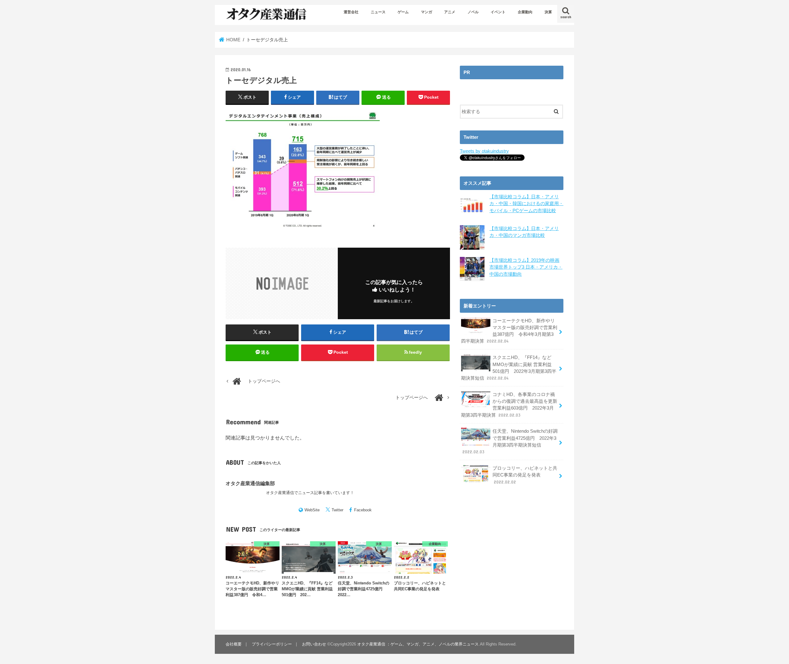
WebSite (312, 510)
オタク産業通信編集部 (250, 483)
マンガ (426, 12)
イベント (498, 12)
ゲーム (403, 12)
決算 (548, 12)
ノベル (473, 12)
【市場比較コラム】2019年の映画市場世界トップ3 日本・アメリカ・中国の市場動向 (525, 267)
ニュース (378, 12)
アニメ (449, 12)
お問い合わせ (314, 644)
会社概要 (234, 644)
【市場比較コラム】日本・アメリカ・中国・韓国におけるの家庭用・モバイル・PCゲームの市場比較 (526, 203)
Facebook (363, 510)
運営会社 (351, 12)
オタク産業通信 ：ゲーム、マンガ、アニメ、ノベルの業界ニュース (418, 644)
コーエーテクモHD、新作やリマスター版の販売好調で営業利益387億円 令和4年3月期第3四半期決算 (509, 331)
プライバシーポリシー (272, 644)
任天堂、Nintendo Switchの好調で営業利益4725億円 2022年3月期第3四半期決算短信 (510, 441)
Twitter (337, 510)
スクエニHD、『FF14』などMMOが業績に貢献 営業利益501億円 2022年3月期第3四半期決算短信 (508, 368)
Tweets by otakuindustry (484, 151)
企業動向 (525, 12)
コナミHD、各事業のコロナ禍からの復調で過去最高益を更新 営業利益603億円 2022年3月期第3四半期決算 (509, 405)
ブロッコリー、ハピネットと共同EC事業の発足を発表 (525, 475)
